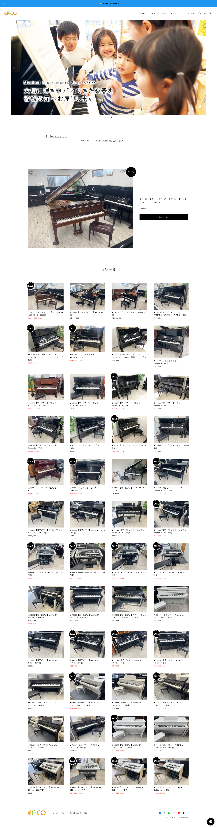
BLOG (164, 13)
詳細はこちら (164, 217)
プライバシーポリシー (60, 813)
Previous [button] (14, 67)
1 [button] (105, 117)
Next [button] (202, 67)
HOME (143, 13)
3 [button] (111, 117)
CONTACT (190, 13)
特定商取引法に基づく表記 (78, 813)
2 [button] (108, 117)
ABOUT (154, 13)
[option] (108, 67)
